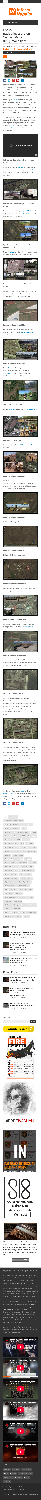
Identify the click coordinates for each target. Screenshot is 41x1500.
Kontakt (21, 1489)
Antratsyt (23, 824)
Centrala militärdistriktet (23, 832)
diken (35, 294)
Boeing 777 (8, 832)
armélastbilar (31, 170)
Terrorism (24, 905)
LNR (16, 851)
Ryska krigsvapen (10, 882)
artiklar (29, 591)
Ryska (29, 874)
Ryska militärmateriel (23, 886)
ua (22, 53)
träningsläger (10, 368)
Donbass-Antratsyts (27, 332)
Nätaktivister (23, 863)
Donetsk (16, 836)
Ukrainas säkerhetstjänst (12, 912)
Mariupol (28, 859)
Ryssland (19, 1477)
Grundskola (31, 409)
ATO (31, 824)
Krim (34, 847)
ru (4, 53)
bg (33, 53)
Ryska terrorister (10, 889)
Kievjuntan (30, 843)
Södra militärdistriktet (11, 897)
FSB (6, 840)
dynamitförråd (27, 211)
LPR (22, 851)
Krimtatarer (8, 851)
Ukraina (29, 49)
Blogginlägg (15, 828)
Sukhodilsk (18, 901)
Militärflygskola (28, 627)
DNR (34, 832)
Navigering (33, 863)
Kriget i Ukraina (25, 847)
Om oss (29, 1487)
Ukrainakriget (16, 908)
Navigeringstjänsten (11, 866)
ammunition (25, 213)
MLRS (14, 863)
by (18, 53)
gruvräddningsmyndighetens (26, 445)
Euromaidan (32, 836)
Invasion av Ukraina (11, 843)
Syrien (28, 1477)
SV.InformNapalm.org (11, 905)
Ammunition (13, 817)
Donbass (26, 113)
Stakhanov (8, 901)
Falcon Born (9, 46)
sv (4, 57)
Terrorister (33, 905)
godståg (21, 167)
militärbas (10, 252)
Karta (22, 843)
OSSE (17, 870)
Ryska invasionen (27, 878)
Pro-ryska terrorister (28, 870)
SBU (30, 889)
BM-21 (25, 828)
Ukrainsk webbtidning (29, 912)
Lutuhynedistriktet (10, 859)
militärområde (8, 373)
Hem (3, 1487)
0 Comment (31, 46)
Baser (7, 828)
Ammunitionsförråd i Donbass (14, 820)
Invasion (26, 840)
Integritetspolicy (8, 1489)
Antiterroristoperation (11, 824)
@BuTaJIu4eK (8, 793)
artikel (15, 100)
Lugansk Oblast (31, 851)
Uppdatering (9, 916)
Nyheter (14, 1473)
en (29, 53)
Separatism (8, 893)
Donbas (6, 49)
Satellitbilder (22, 889)
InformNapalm (12, 128)
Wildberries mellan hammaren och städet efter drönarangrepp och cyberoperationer (24, 960)
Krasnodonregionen (11, 847)
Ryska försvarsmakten (11, 878)
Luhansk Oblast (18, 855)
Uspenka (18, 916)
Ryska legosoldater (25, 882)
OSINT (12, 49)
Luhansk (7, 855)
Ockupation (8, 870)
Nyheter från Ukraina (27, 866)
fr (7, 53)
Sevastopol (18, 893)
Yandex (27, 916)
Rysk (22, 874)
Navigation (12, 22)
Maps (20, 859)
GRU (18, 840)
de (12, 53)
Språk (21, 1487)
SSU (31, 897)
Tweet (7, 908)
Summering (20, 49)
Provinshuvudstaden (11, 874)
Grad (12, 840)
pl (25, 53)
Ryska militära (9, 886)
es (15, 53)
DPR (23, 836)
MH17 (7, 863)
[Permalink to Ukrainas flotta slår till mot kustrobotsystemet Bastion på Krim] (6, 1005)
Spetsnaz (24, 897)
